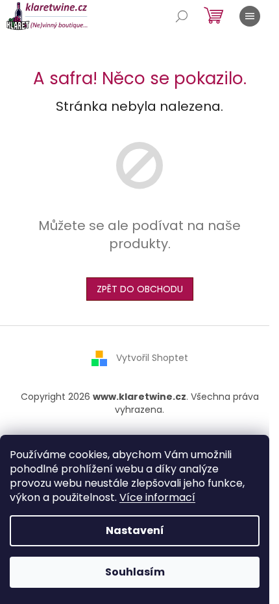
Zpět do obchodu (140, 289)
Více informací (157, 497)
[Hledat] (182, 16)
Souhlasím (135, 571)
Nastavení (135, 530)
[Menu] (250, 16)
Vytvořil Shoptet (152, 357)
